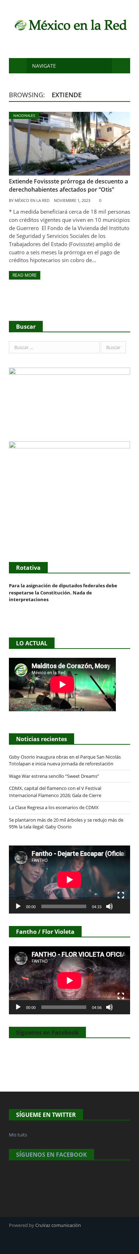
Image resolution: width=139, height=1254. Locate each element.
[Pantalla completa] (120, 895)
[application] (69, 879)
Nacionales (24, 115)
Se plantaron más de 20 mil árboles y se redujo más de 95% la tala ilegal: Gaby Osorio (66, 823)
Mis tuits (18, 1134)
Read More (24, 275)
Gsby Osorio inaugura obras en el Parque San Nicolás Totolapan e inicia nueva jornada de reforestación (65, 760)
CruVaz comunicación (58, 1225)
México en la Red (32, 200)
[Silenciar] (109, 906)
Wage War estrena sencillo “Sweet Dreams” (54, 776)
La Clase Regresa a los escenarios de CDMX (54, 807)
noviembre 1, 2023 (72, 200)
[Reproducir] (18, 906)
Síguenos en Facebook (47, 1032)
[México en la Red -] (69, 24)
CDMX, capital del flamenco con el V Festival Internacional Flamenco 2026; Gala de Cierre (55, 791)
